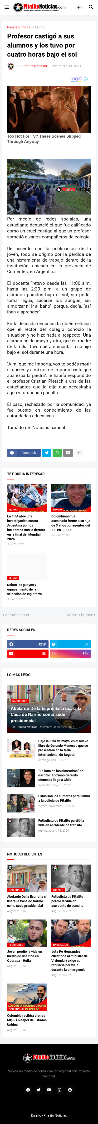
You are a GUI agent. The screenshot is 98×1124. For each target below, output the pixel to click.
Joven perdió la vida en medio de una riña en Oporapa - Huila (24, 956)
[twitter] (38, 1090)
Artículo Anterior (17, 615)
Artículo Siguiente (80, 615)
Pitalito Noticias (55, 1115)
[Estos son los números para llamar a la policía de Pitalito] (21, 803)
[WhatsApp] (57, 453)
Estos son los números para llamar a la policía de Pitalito (64, 798)
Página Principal (19, 27)
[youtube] (49, 1090)
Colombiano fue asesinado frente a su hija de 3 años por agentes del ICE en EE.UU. (70, 523)
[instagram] (59, 1090)
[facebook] (28, 1090)
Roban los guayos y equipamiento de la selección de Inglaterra (24, 589)
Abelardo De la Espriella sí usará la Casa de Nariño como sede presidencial (27, 901)
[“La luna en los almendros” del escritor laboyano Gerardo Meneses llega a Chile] (21, 778)
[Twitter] (46, 453)
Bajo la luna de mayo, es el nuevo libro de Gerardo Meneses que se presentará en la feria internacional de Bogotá (63, 748)
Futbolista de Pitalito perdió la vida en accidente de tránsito (61, 823)
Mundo (40, 27)
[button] (6, 7)
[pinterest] (70, 1090)
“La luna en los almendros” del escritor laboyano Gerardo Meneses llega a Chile (61, 775)
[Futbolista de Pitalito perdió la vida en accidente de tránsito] (21, 827)
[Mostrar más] (78, 453)
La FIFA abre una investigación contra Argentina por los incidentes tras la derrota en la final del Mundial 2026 (26, 527)
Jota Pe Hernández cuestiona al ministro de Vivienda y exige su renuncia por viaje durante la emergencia (69, 961)
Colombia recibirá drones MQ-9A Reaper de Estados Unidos (27, 1020)
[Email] (68, 453)
